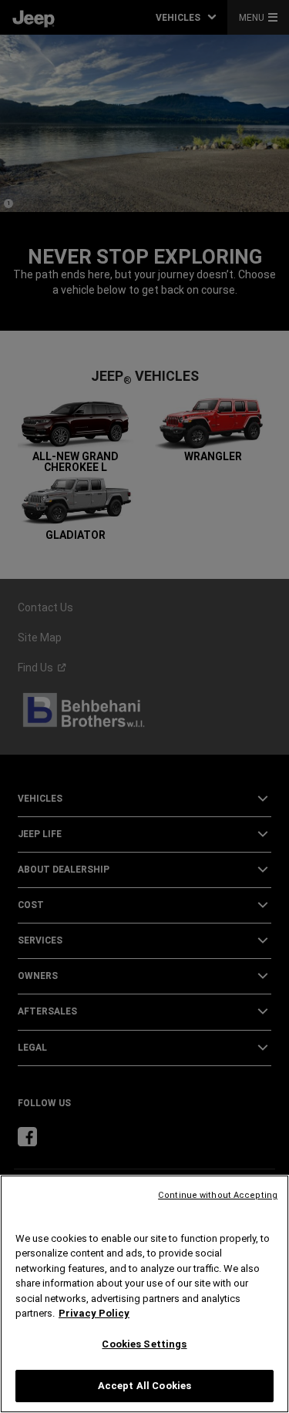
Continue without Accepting (217, 1195)
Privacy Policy (94, 1313)
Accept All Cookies (144, 1385)
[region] (144, 1294)
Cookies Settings (144, 1344)
